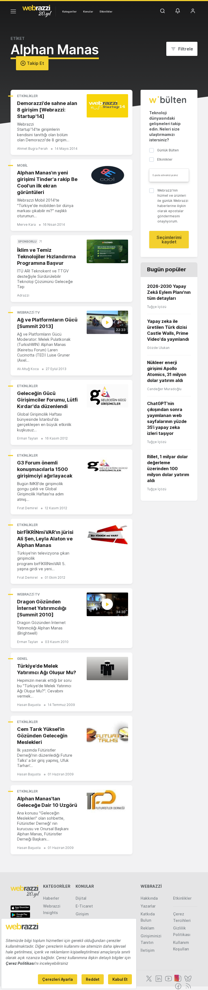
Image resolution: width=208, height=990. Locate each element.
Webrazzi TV (28, 312)
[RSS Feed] (187, 985)
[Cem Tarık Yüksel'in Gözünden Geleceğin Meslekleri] (107, 731)
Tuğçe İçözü (156, 307)
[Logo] (37, 10)
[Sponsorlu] (107, 251)
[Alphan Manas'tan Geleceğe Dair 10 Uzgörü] (107, 801)
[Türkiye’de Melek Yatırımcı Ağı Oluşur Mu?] (107, 668)
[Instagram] (177, 978)
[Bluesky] (187, 978)
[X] (148, 978)
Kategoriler (69, 11)
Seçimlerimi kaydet (169, 239)
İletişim (148, 950)
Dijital (81, 898)
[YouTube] (168, 978)
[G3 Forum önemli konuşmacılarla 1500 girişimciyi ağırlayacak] (107, 465)
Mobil (22, 165)
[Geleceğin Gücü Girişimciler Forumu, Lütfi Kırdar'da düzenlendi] (107, 396)
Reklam (147, 928)
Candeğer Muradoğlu (164, 389)
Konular (88, 11)
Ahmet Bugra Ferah (32, 149)
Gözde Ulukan (158, 348)
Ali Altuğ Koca (28, 369)
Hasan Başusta (29, 705)
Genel (22, 659)
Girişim (82, 914)
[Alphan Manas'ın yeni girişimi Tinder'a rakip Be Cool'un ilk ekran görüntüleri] (107, 175)
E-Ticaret (84, 906)
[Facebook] (177, 985)
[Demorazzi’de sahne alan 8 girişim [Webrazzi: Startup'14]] (107, 105)
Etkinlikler (106, 11)
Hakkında (149, 898)
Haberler (51, 898)
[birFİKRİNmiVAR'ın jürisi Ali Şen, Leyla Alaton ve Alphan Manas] (107, 534)
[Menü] (13, 12)
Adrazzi (23, 295)
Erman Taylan (27, 438)
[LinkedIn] (158, 978)
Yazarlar (148, 906)
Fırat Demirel (27, 508)
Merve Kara (26, 224)
